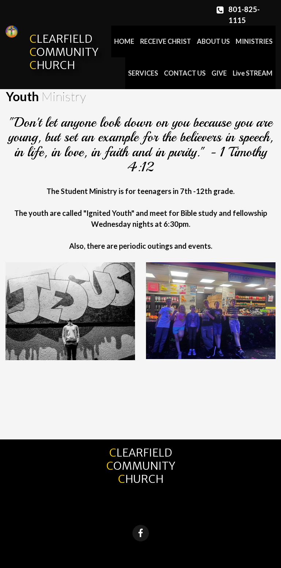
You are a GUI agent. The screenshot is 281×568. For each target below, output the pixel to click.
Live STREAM (253, 73)
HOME (124, 41)
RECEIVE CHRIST (165, 41)
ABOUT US (213, 41)
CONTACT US (185, 73)
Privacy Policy (170, 551)
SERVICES (143, 73)
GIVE (219, 73)
